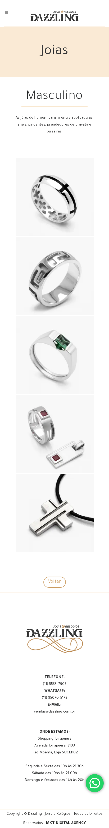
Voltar (54, 582)
